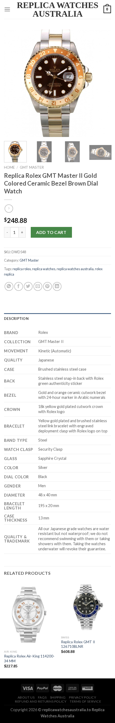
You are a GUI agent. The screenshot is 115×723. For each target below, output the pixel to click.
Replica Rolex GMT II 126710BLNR (78, 644)
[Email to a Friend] (37, 286)
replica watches (43, 269)
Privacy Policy (82, 697)
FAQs (42, 697)
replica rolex (22, 269)
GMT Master (32, 167)
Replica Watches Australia (57, 9)
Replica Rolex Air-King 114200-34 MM (29, 658)
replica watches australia (75, 269)
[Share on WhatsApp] (9, 286)
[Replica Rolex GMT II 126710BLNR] (86, 607)
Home (9, 167)
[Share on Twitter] (28, 286)
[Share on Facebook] (18, 286)
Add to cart (51, 232)
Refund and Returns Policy (40, 701)
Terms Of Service (85, 701)
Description (16, 318)
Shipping (58, 697)
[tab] (57, 318)
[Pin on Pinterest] (47, 286)
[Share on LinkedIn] (57, 286)
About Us (26, 697)
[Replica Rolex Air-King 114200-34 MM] (29, 614)
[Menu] (7, 9)
